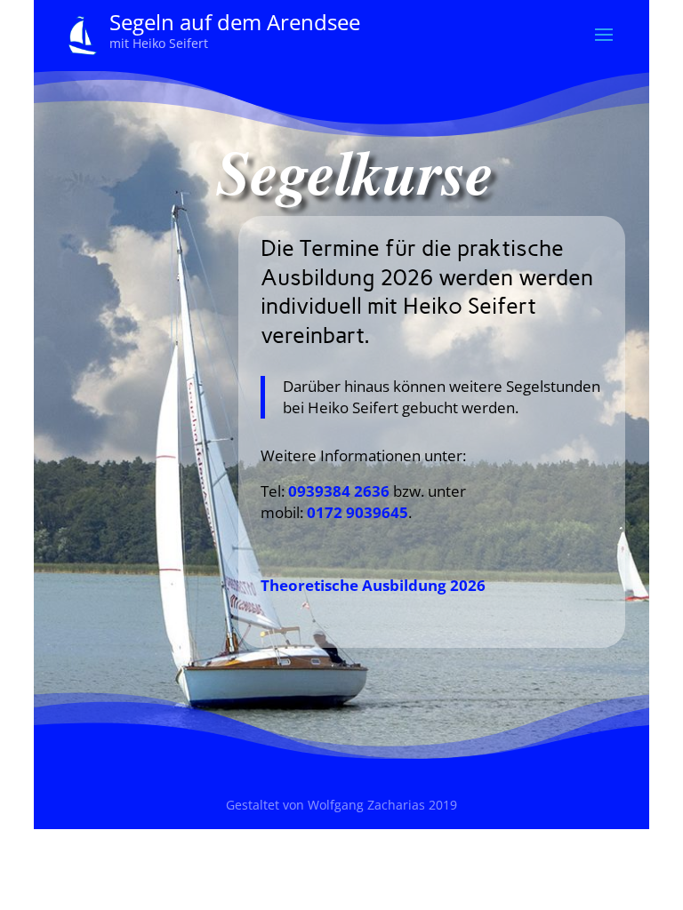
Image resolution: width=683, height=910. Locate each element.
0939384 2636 (339, 491)
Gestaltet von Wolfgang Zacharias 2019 (341, 804)
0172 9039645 (357, 512)
